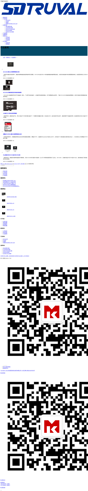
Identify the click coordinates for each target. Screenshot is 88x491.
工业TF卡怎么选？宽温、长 (9, 183)
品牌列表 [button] (5, 25)
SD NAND (8, 20)
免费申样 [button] (5, 34)
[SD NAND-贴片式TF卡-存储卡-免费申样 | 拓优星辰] (44, 9)
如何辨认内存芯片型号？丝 (9, 180)
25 (14, 163)
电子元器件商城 (6, 366)
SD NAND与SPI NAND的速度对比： (11, 186)
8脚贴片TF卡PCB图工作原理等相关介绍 (12, 134)
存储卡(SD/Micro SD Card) (11, 23)
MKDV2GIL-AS (10, 209)
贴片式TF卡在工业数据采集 (9, 184)
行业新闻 (8, 39)
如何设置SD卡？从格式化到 (9, 182)
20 (8, 163)
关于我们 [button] (5, 41)
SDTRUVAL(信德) (10, 31)
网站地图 (5, 222)
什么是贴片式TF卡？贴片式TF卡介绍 (11, 154)
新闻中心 (8, 57)
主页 (4, 57)
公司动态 (8, 37)
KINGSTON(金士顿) (10, 29)
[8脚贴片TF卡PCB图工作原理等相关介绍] (8, 131)
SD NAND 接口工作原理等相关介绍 (11, 71)
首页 (2, 163)
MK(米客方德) (9, 26)
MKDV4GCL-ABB (11, 216)
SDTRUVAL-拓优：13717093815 (22, 255)
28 (18, 163)
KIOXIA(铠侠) (9, 30)
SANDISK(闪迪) (9, 27)
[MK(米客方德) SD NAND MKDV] (4, 216)
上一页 (4, 163)
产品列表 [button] (5, 18)
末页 (23, 163)
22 (10, 163)
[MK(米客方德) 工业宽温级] (4, 203)
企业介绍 (8, 42)
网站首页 (5, 17)
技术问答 (8, 38)
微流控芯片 (5, 368)
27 (17, 163)
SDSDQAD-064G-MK (12, 196)
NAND (7, 21)
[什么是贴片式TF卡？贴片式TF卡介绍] (10, 152)
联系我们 (8, 44)
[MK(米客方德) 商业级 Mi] (4, 196)
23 (11, 163)
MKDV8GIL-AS (10, 203)
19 (6, 163)
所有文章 (5, 171)
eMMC (7, 22)
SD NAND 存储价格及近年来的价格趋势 (12, 92)
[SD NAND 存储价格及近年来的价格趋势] (8, 89)
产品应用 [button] (5, 33)
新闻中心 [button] (5, 35)
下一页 (20, 163)
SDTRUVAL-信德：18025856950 (8, 255)
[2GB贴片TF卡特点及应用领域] (10, 110)
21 (9, 163)
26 (15, 163)
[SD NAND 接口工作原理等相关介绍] (10, 69)
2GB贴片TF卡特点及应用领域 (10, 113)
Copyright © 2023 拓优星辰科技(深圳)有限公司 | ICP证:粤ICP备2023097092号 (18, 370)
